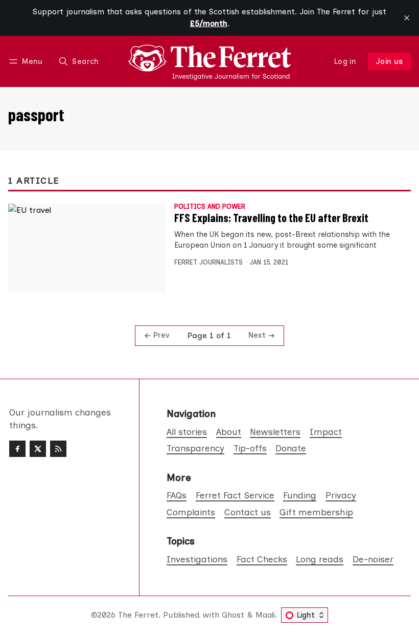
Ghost (233, 615)
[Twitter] (38, 449)
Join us (389, 61)
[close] (407, 18)
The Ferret (138, 615)
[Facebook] (17, 449)
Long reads (319, 559)
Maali (265, 615)
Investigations (197, 559)
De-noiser (373, 559)
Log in (345, 61)
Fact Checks (262, 559)
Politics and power (209, 207)
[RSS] (58, 449)
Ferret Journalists (208, 262)
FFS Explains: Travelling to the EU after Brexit (271, 217)
